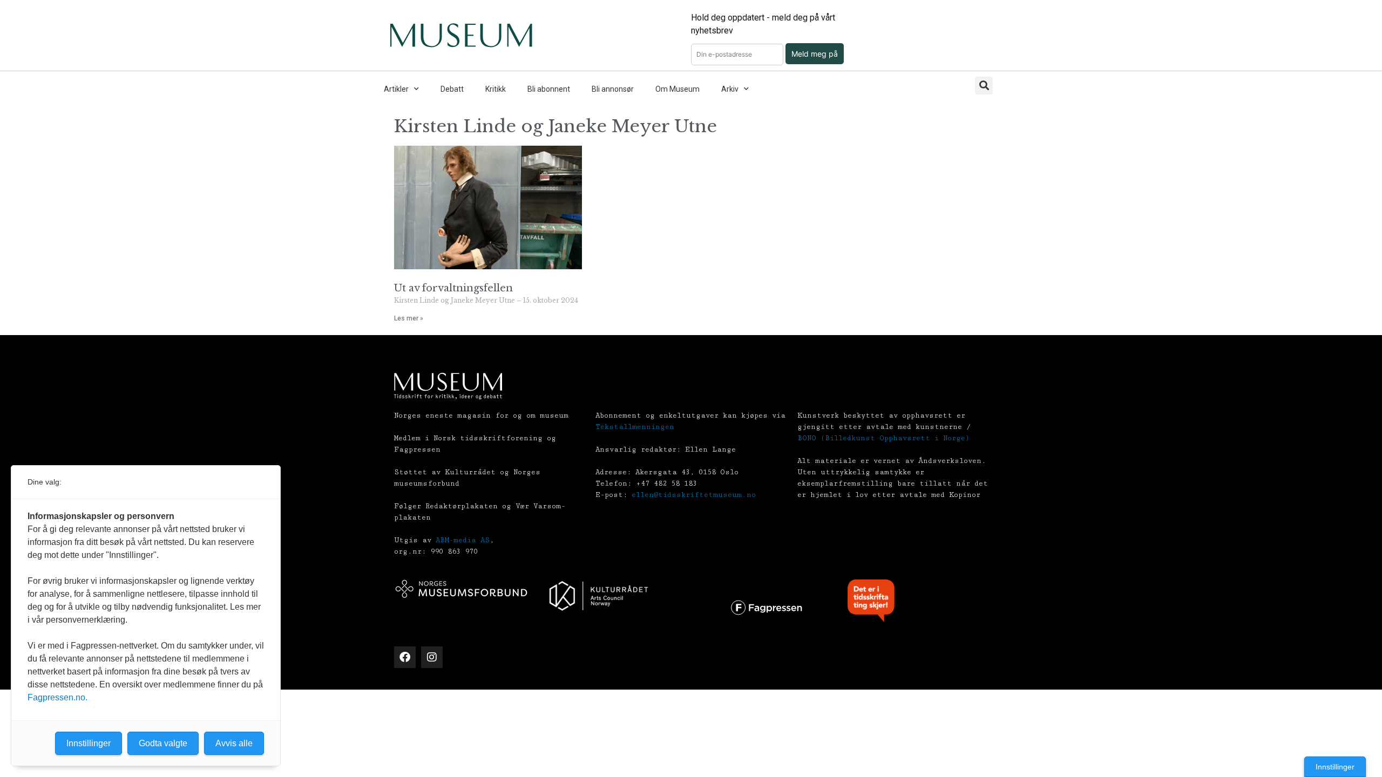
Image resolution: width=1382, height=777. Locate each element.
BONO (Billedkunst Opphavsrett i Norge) (883, 438)
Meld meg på (814, 53)
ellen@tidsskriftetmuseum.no (694, 494)
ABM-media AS (463, 540)
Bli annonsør (613, 89)
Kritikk (495, 89)
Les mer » (408, 318)
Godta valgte (163, 743)
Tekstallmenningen (634, 426)
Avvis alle (234, 743)
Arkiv (730, 89)
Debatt (452, 89)
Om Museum (677, 89)
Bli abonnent (548, 89)
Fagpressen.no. (57, 697)
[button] (984, 85)
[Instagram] (432, 657)
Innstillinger (1335, 766)
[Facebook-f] (405, 657)
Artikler (396, 89)
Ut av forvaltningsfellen (453, 288)
